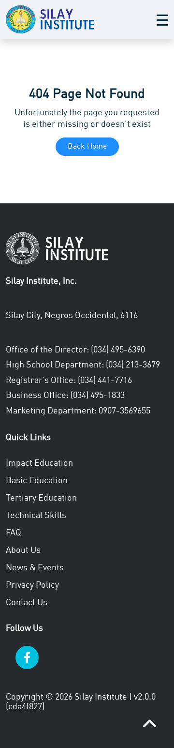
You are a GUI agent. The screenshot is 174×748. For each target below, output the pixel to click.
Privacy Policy (32, 585)
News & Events (35, 568)
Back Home (87, 147)
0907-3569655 (124, 411)
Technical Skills (36, 515)
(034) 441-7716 (105, 380)
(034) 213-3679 (133, 365)
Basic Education (37, 480)
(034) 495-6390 (118, 350)
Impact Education (39, 463)
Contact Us (26, 602)
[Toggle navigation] (162, 19)
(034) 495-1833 (98, 395)
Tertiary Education (41, 498)
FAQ (13, 533)
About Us (23, 550)
